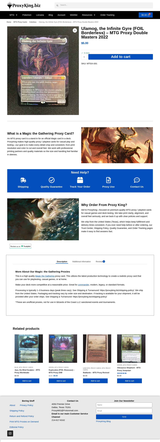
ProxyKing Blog (103, 421)
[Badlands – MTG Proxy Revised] (97, 348)
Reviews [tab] (100, 262)
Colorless (32, 22)
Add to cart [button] (26, 381)
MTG (12, 15)
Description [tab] (62, 262)
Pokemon (26, 15)
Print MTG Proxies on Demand (24, 421)
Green (51, 367)
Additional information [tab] (81, 262)
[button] (75, 30)
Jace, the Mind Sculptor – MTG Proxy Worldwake (27, 371)
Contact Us (137, 186)
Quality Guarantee (51, 186)
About (12, 405)
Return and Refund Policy (22, 416)
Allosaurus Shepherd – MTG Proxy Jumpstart (129, 369)
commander (83, 285)
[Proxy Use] (108, 180)
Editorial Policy (17, 427)
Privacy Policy (26, 405)
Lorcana (40, 15)
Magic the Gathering (44, 276)
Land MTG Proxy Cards (92, 368)
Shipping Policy (17, 411)
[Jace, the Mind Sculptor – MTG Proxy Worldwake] (29, 348)
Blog (51, 15)
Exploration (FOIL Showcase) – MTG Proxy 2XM (61, 371)
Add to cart (120, 57)
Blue (16, 367)
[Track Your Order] (80, 180)
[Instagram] (10, 433)
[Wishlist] (39, 338)
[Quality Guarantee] (52, 180)
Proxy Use (108, 186)
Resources (87, 15)
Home (9, 22)
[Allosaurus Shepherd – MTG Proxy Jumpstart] (131, 348)
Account (61, 15)
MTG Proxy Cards (20, 22)
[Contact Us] (137, 180)
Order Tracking (107, 15)
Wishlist (73, 15)
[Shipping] (23, 180)
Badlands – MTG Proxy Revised (96, 373)
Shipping (23, 186)
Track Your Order (80, 186)
